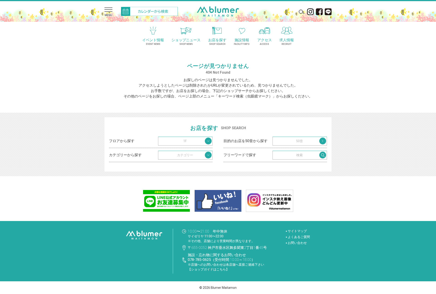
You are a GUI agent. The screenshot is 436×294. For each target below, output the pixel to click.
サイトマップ (297, 231)
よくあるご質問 (299, 237)
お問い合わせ (297, 243)
